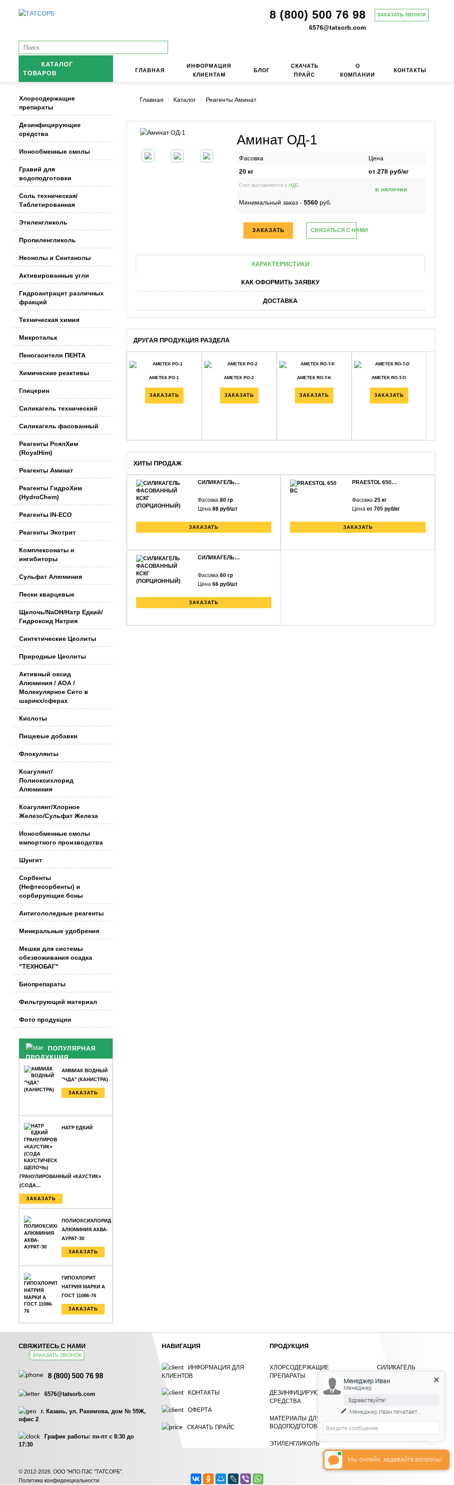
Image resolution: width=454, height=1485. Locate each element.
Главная (150, 70)
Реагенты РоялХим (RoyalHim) (48, 448)
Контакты (410, 70)
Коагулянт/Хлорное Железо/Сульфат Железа (58, 811)
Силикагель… (219, 482)
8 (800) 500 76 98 (318, 14)
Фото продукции (45, 1019)
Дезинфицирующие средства (50, 129)
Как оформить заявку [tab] (280, 282)
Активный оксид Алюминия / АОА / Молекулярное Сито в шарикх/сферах (53, 687)
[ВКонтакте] (196, 1478)
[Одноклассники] (208, 1478)
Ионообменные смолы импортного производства (61, 838)
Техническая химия (49, 319)
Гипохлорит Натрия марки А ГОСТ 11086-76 (83, 1286)
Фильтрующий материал (58, 1001)
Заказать (83, 1092)
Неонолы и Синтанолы (55, 257)
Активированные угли (54, 275)
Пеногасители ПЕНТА (52, 355)
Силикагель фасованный (58, 426)
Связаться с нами (333, 230)
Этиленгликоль (43, 222)
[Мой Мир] (220, 1478)
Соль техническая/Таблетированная (48, 200)
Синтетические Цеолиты (57, 638)
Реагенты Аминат (46, 470)
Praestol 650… (374, 482)
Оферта (200, 1410)
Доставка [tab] (280, 300)
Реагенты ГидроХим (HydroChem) (50, 492)
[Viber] (245, 1478)
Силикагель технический (58, 408)
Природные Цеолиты (52, 656)
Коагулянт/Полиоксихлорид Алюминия (46, 780)
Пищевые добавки (48, 736)
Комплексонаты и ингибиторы (46, 554)
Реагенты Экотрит (47, 532)
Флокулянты (39, 753)
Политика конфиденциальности (59, 1480)
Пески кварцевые (46, 594)
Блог (262, 70)
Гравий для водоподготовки (45, 174)
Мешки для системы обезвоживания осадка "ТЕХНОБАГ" (55, 957)
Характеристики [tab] (280, 264)
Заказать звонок (401, 14)
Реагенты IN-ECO (45, 514)
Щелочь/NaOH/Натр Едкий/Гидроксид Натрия (61, 616)
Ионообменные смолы (54, 151)
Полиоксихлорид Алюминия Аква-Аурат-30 (86, 1229)
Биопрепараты (42, 984)
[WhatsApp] (258, 1478)
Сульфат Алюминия (50, 576)
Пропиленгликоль (47, 240)
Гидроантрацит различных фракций (61, 298)
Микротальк (38, 337)
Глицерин (34, 390)
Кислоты (33, 718)
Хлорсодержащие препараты (47, 103)
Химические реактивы (54, 372)
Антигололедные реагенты (61, 913)
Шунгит (30, 860)
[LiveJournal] (233, 1478)
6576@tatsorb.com (337, 27)
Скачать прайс (211, 1427)
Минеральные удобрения (59, 930)
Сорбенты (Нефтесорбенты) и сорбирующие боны (51, 886)
